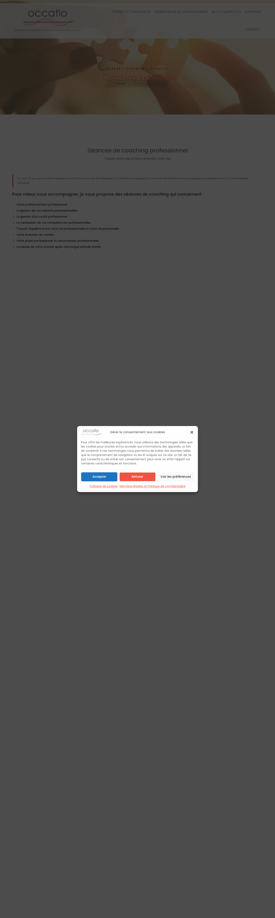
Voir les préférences (175, 477)
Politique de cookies (104, 486)
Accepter (99, 477)
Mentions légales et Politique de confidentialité (152, 486)
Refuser (137, 477)
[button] (192, 432)
